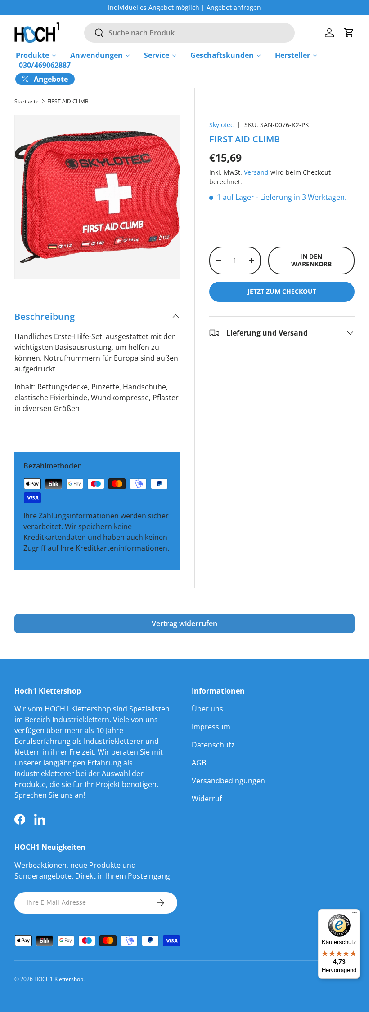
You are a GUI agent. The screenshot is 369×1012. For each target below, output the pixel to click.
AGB (199, 763)
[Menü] (354, 914)
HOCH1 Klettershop (58, 979)
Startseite (26, 101)
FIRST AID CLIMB (68, 101)
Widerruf (207, 799)
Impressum (211, 727)
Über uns (207, 709)
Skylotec (221, 124)
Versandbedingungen (228, 781)
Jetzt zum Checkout (282, 291)
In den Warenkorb (311, 260)
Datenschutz (213, 745)
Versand (256, 172)
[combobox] (189, 33)
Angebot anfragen (233, 7)
